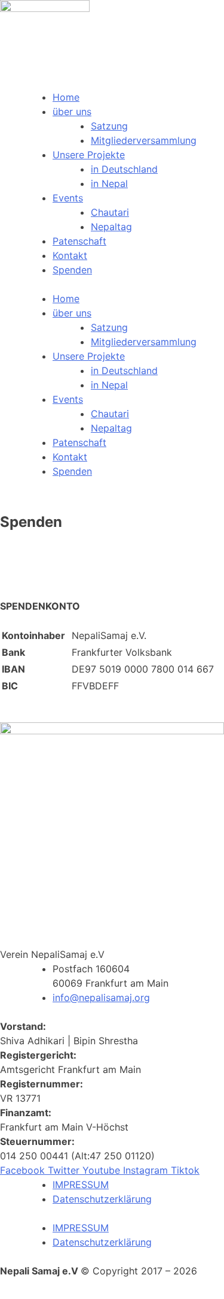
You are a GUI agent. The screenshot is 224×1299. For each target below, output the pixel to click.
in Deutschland (124, 169)
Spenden (72, 270)
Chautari (110, 212)
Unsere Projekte (89, 155)
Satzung (109, 126)
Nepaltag (111, 227)
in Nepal (109, 183)
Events (68, 198)
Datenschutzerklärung (102, 1199)
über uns (72, 111)
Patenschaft (79, 241)
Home (66, 97)
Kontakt (70, 255)
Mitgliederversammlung (144, 140)
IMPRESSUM (81, 1185)
